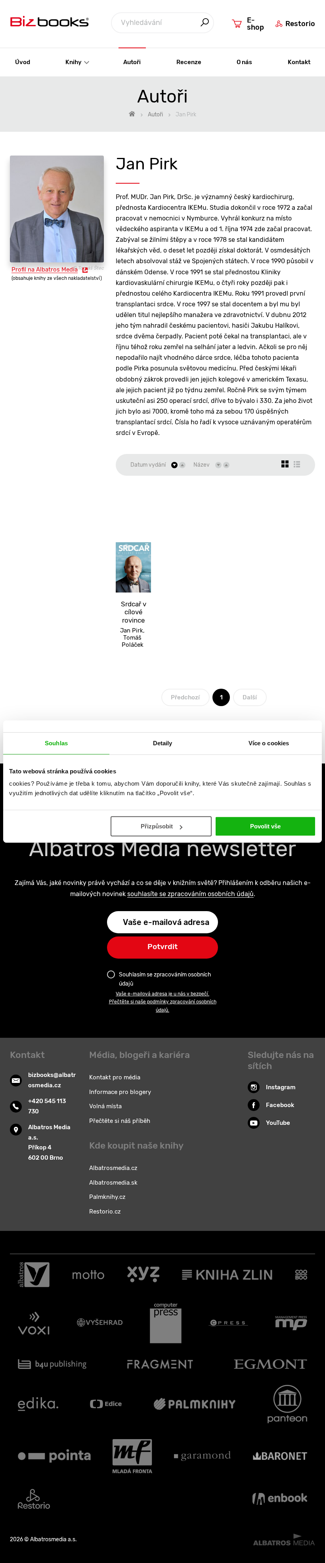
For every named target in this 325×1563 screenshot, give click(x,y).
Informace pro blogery (120, 1092)
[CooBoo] (301, 1274)
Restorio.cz (105, 1211)
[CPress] (228, 1323)
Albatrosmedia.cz (113, 1168)
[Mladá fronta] (132, 1456)
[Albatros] (33, 1274)
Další (250, 697)
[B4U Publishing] (52, 1364)
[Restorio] (34, 1499)
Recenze (188, 62)
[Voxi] (33, 1323)
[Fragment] (160, 1364)
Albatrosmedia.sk (113, 1182)
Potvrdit (162, 946)
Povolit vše (265, 826)
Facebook (280, 1105)
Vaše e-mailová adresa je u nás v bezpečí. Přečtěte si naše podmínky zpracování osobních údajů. (162, 1002)
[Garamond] (202, 1456)
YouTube (278, 1122)
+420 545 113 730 (47, 1106)
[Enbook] (280, 1499)
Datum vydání (148, 464)
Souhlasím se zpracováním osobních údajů (165, 979)
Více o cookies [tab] (269, 743)
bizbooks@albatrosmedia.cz (52, 1080)
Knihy (74, 62)
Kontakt (299, 62)
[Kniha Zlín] (227, 1274)
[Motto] (88, 1274)
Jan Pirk (131, 630)
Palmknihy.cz (107, 1196)
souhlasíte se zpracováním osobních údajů (190, 894)
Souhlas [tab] (56, 743)
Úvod (22, 62)
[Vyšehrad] (100, 1323)
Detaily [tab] (162, 743)
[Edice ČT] (106, 1404)
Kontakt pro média (114, 1077)
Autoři (132, 62)
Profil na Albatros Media (44, 269)
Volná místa (105, 1106)
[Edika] (38, 1404)
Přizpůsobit (157, 826)
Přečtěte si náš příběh (119, 1120)
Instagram (281, 1087)
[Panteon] (287, 1404)
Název (201, 464)
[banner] (49, 23)
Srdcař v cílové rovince (133, 612)
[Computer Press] (165, 1323)
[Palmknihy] (194, 1404)
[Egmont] (270, 1364)
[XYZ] (143, 1274)
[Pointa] (54, 1456)
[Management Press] (291, 1323)
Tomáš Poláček (132, 641)
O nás (244, 62)
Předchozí (185, 697)
